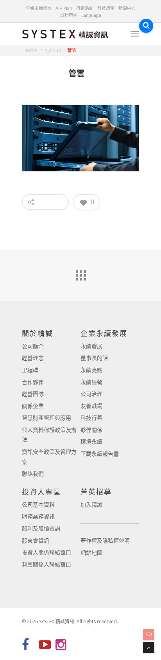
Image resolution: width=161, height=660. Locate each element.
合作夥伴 (33, 382)
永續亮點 (91, 370)
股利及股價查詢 (41, 528)
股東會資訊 (35, 540)
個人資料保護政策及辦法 (49, 435)
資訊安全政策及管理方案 (49, 457)
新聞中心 (127, 8)
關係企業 (33, 406)
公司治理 (91, 393)
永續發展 (91, 346)
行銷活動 (84, 8)
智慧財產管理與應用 (46, 417)
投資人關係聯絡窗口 (46, 552)
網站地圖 (91, 552)
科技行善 (91, 417)
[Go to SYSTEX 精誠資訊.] (33, 50)
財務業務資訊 (38, 516)
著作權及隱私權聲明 (105, 540)
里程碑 (30, 370)
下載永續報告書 (99, 453)
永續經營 (91, 382)
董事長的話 (94, 357)
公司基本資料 (38, 504)
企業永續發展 (39, 8)
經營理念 (33, 357)
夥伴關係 (91, 429)
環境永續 (91, 441)
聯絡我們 (33, 473)
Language (91, 15)
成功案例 (68, 15)
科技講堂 (105, 8)
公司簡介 (33, 346)
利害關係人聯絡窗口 (46, 564)
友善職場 (91, 406)
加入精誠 (91, 504)
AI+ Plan (63, 8)
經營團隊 (33, 393)
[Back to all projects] (80, 273)
